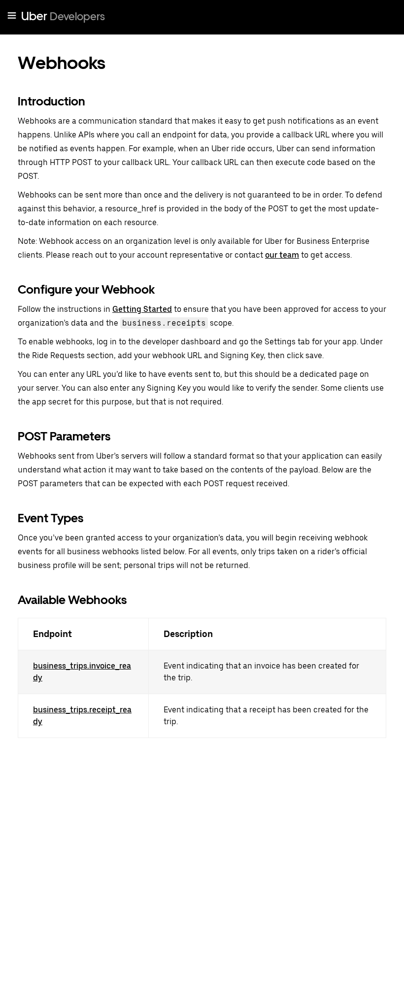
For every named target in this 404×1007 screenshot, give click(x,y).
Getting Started (142, 309)
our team (282, 255)
